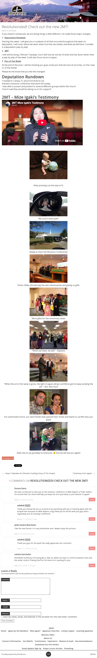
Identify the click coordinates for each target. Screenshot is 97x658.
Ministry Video (47, 635)
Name (5, 600)
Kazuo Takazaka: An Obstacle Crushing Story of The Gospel (30, 473)
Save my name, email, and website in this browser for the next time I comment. (40, 616)
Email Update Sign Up (31, 648)
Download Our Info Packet (47, 644)
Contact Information (11, 641)
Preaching (68, 648)
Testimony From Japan (82, 473)
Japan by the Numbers (18, 631)
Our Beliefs (28, 641)
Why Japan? (35, 631)
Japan (51, 628)
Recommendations (83, 641)
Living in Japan (67, 631)
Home (3, 631)
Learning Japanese (84, 631)
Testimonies (40, 641)
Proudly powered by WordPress (14, 654)
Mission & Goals (66, 641)
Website (5, 613)
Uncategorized (7, 458)
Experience (53, 641)
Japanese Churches (50, 631)
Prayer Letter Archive (53, 648)
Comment (5, 579)
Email (5, 607)
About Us (48, 638)
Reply (92, 499)
